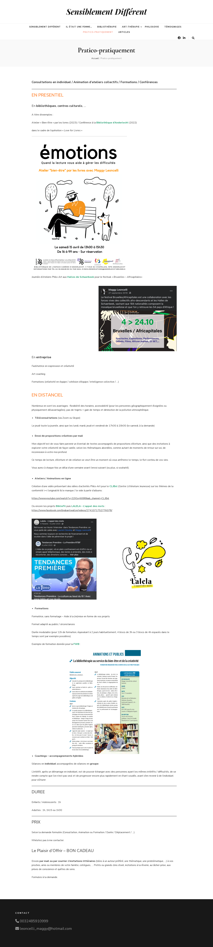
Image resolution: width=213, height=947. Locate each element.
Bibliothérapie (107, 26)
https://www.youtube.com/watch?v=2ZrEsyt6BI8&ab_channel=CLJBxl (70, 498)
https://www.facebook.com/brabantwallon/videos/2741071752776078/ (72, 510)
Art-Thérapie (131, 26)
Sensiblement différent (45, 26)
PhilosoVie (152, 26)
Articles (124, 32)
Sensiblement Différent (106, 11)
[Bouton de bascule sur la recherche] (193, 38)
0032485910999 (34, 921)
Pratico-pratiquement (98, 32)
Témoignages (173, 26)
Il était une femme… (79, 26)
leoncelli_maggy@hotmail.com (46, 928)
